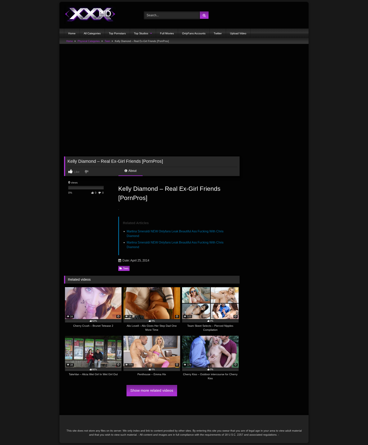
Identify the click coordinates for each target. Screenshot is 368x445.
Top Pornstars (117, 33)
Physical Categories (89, 41)
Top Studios (141, 33)
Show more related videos (151, 390)
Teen (107, 41)
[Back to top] (356, 433)
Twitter (218, 33)
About (132, 170)
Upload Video (238, 33)
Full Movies (167, 33)
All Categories (92, 33)
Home (72, 33)
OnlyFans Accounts (193, 33)
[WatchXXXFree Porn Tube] (90, 15)
